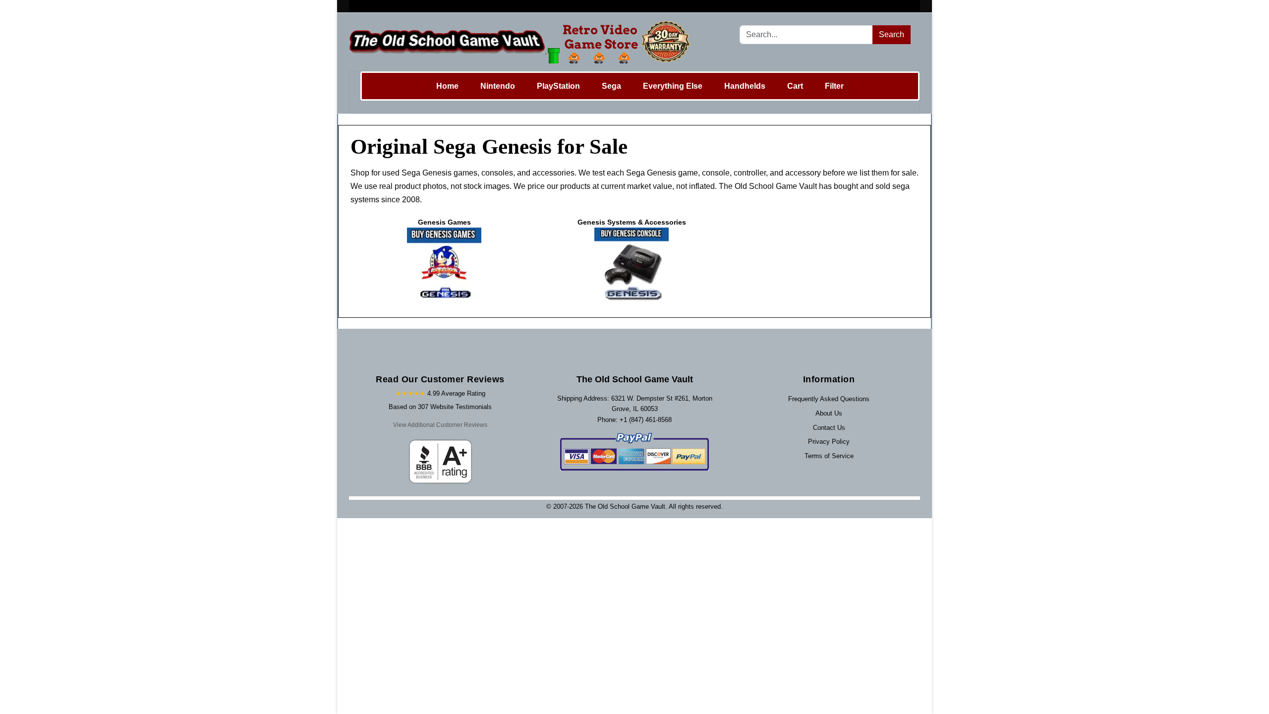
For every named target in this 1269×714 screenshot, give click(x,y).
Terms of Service (829, 456)
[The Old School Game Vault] (522, 41)
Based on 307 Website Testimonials (440, 407)
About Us (828, 413)
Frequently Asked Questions (828, 399)
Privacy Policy (829, 441)
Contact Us (829, 427)
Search (891, 34)
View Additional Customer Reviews (440, 424)
